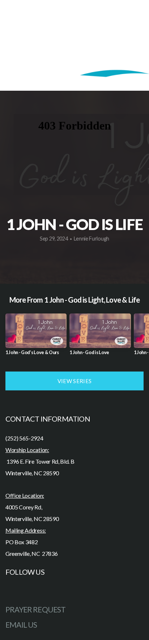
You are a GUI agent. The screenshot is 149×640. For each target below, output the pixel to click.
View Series (74, 381)
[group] (36, 337)
